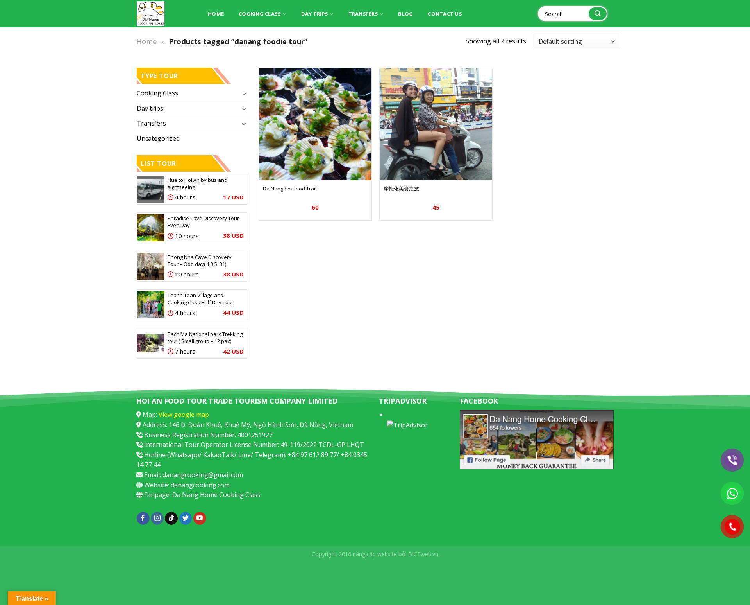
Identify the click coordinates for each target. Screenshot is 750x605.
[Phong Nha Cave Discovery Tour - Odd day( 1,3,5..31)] (150, 266)
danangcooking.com (200, 485)
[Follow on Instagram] (157, 518)
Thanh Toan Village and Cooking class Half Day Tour (201, 299)
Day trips (314, 13)
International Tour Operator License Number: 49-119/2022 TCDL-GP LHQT (254, 444)
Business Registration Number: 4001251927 (208, 435)
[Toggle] (244, 93)
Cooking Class (260, 13)
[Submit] (598, 13)
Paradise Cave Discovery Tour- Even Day (204, 222)
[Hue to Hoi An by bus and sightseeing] (150, 189)
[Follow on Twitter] (185, 518)
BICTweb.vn (423, 554)
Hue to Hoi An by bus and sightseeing (197, 183)
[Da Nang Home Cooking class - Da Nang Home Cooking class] (164, 13)
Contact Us (445, 14)
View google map (184, 414)
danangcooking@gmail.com (202, 474)
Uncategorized (158, 138)
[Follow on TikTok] (171, 518)
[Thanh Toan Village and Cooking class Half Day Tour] (150, 304)
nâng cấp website (375, 554)
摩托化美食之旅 (401, 188)
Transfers (363, 13)
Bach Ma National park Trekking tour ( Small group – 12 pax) (205, 337)
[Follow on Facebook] (143, 518)
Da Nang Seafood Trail (289, 188)
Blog (405, 14)
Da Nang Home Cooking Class (216, 494)
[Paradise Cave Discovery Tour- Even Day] (150, 227)
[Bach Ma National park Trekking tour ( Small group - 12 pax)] (150, 343)
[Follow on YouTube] (199, 518)
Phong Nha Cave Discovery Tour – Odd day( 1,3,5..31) (200, 260)
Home (216, 14)
